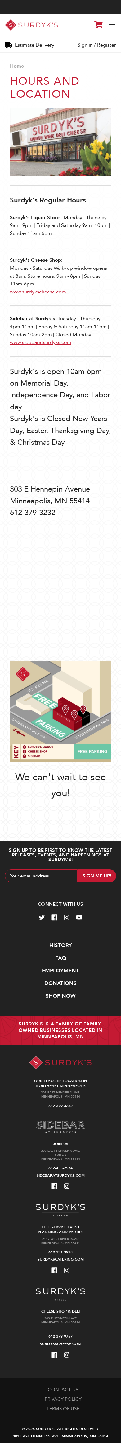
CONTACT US (63, 1390)
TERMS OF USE (63, 1409)
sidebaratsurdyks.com (61, 1175)
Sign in (85, 45)
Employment (60, 970)
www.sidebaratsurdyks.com (40, 342)
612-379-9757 (60, 1336)
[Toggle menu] (112, 25)
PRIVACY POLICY (63, 1399)
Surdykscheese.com (60, 1343)
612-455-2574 (60, 1168)
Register (106, 45)
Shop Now (61, 995)
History (60, 945)
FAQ (60, 958)
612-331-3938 (60, 1252)
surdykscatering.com (61, 1259)
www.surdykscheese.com (38, 291)
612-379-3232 (60, 1105)
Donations (60, 983)
